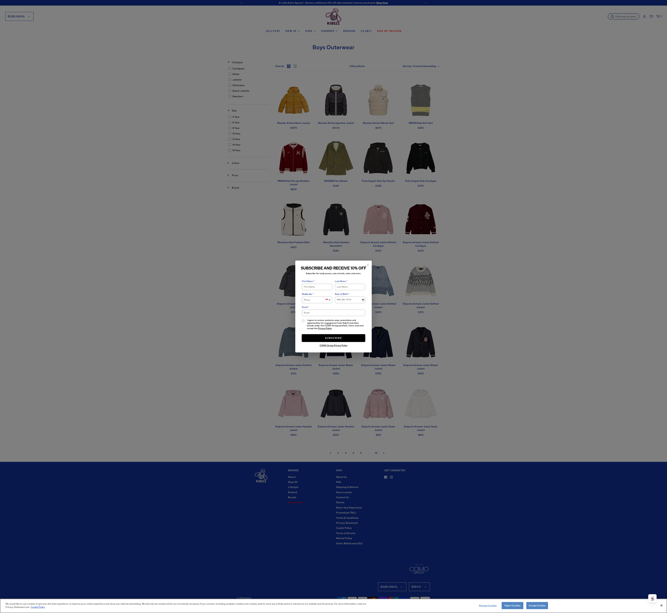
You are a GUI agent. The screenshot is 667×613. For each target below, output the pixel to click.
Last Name (340, 281)
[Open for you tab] (652, 598)
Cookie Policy (38, 607)
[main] (333, 606)
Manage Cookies (488, 605)
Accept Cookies (537, 605)
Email (304, 307)
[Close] (368, 264)
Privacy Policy (324, 328)
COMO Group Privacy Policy (333, 345)
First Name (307, 281)
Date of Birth (341, 294)
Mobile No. (307, 294)
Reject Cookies (512, 605)
